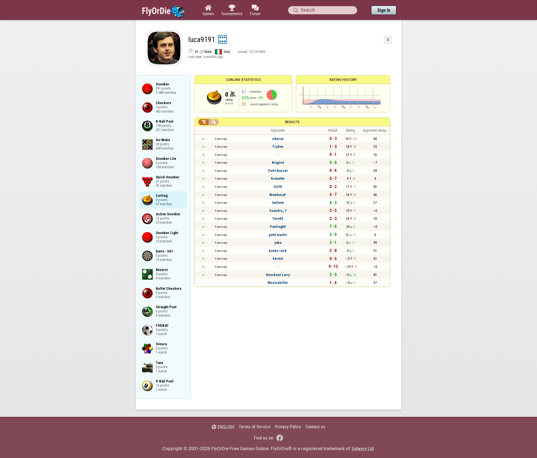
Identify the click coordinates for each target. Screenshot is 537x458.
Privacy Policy (288, 426)
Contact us (315, 426)
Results (292, 122)
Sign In (383, 10)
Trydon (277, 146)
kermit (278, 258)
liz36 (278, 186)
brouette (277, 178)
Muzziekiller (278, 283)
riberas (278, 139)
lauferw (278, 202)
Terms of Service (254, 426)
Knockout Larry (278, 275)
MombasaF (277, 195)
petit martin (278, 235)
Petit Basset (278, 171)
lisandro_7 (277, 211)
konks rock (278, 251)
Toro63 (277, 218)
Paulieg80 (278, 227)
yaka (277, 242)
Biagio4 (278, 162)
